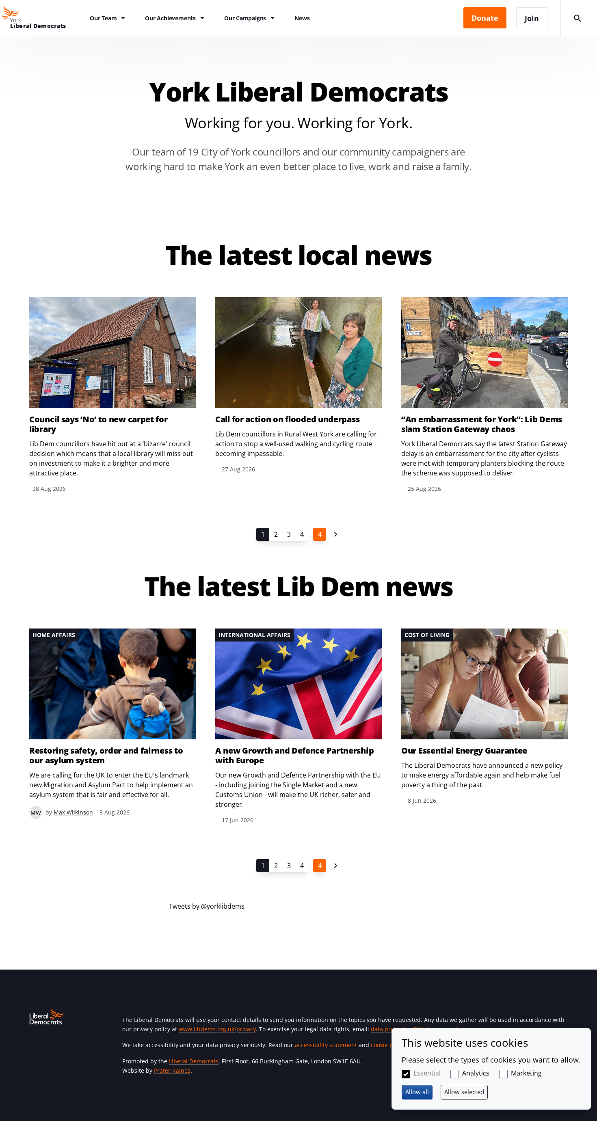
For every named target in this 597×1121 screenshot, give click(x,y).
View (112, 395)
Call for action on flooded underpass (287, 419)
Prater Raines (172, 1070)
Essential (427, 1073)
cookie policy (388, 1045)
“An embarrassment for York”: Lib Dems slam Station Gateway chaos (481, 424)
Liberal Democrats (193, 1061)
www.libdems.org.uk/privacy (217, 1029)
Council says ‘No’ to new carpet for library (98, 424)
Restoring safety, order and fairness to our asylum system (106, 755)
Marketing (526, 1073)
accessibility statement (326, 1045)
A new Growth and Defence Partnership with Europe (294, 755)
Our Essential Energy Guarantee (464, 751)
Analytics (475, 1073)
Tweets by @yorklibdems (206, 906)
